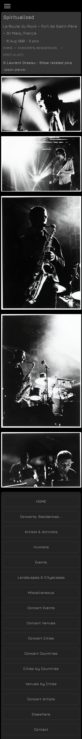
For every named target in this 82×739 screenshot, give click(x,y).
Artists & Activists (41, 532)
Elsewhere (41, 714)
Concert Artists (41, 699)
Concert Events (41, 608)
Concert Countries (41, 653)
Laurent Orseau (21, 63)
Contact (41, 729)
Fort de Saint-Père (59, 26)
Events (41, 562)
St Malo (13, 33)
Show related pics (55, 63)
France (30, 33)
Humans (41, 547)
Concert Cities (41, 638)
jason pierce (15, 69)
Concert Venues (41, 623)
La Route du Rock (20, 26)
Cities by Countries (41, 669)
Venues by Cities (41, 684)
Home (8, 48)
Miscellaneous (41, 593)
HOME (41, 501)
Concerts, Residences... (38, 48)
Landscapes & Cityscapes (41, 577)
